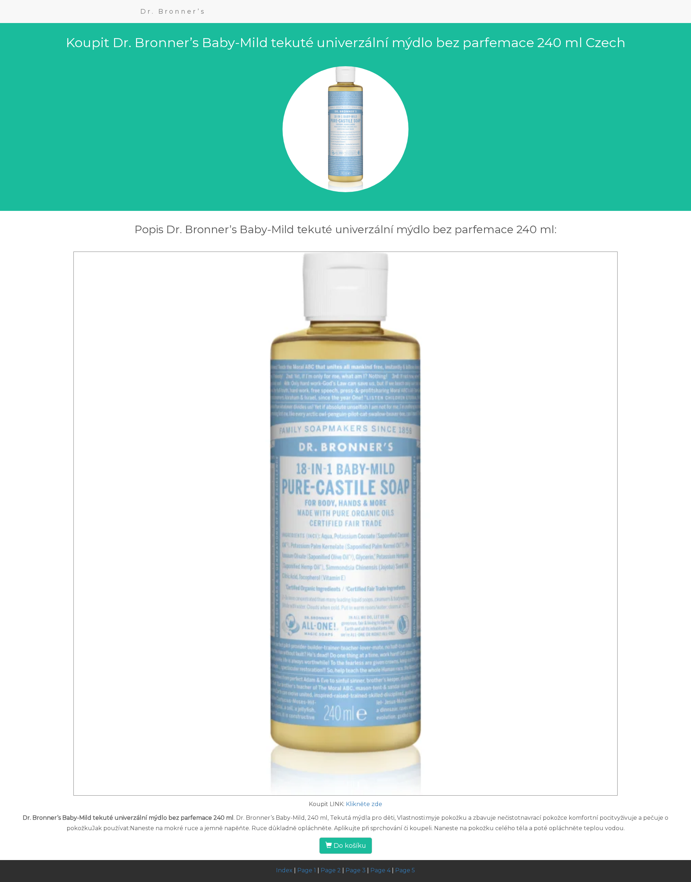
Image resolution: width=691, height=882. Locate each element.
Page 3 (356, 870)
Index (284, 870)
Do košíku (349, 846)
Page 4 (380, 870)
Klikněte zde (364, 804)
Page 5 (405, 870)
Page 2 (331, 870)
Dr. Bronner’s (173, 11)
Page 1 (306, 870)
